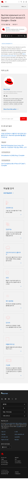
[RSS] (25, 36)
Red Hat (7, 27)
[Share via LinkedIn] (7, 36)
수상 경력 (18, 426)
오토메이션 (9, 208)
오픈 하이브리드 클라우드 (13, 253)
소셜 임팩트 (17, 437)
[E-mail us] (11, 36)
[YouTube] (5, 399)
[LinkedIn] (2, 399)
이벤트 (2, 459)
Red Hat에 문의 (4, 461)
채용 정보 (17, 439)
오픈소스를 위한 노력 (19, 434)
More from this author (10, 109)
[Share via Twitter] (9, 36)
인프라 (8, 323)
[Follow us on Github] (4, 96)
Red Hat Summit (4, 464)
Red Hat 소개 (3, 457)
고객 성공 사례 (4, 437)
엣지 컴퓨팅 (9, 301)
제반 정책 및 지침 (4, 473)
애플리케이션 (10, 344)
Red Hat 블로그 (5, 6)
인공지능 (9, 229)
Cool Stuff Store (18, 462)
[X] (12, 399)
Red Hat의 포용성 (4, 462)
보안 (7, 278)
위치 (16, 459)
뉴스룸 (16, 431)
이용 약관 (17, 472)
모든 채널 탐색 (7, 193)
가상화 (8, 365)
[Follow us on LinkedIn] (7, 96)
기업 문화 (3, 434)
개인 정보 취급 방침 (5, 472)
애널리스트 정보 (4, 439)
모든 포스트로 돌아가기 (7, 43)
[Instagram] (16, 399)
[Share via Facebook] (5, 36)
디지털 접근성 (17, 473)
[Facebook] (9, 399)
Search (23, 118)
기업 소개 (3, 431)
